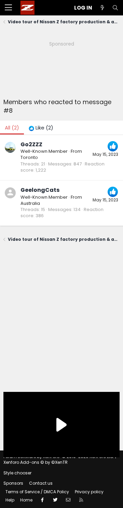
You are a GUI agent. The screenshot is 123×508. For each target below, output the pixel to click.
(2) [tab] (12, 127)
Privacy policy (89, 492)
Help (9, 500)
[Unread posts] (102, 7)
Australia (30, 203)
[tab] (41, 128)
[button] (8, 7)
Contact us (41, 483)
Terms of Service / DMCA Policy (37, 492)
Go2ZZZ (31, 144)
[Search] (115, 7)
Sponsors (13, 483)
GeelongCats (39, 190)
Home (26, 500)
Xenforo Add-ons (35, 462)
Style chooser (17, 473)
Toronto (29, 157)
